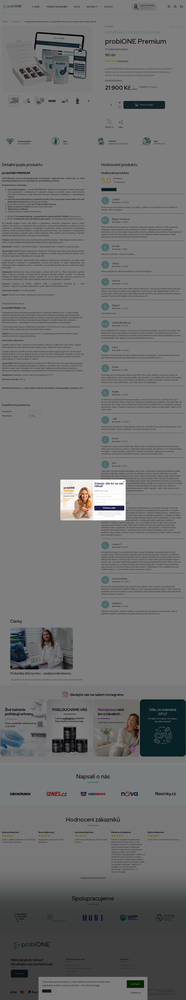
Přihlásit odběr (109, 508)
